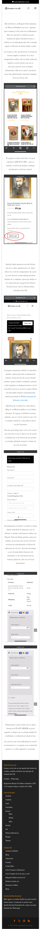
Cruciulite (8, 807)
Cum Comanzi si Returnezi (15, 870)
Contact (8, 862)
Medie (11, 817)
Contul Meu (9, 866)
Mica (10, 821)
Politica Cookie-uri (12, 881)
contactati (33, 745)
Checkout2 (9, 858)
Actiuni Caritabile (11, 851)
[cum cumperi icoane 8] (20, 520)
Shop (7, 889)
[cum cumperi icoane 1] (20, 364)
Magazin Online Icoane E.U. (15, 877)
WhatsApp (15, 779)
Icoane (7, 811)
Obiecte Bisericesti (12, 833)
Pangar (7, 836)
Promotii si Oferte (11, 885)
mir (6, 829)
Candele (8, 799)
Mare (10, 814)
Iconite (7, 825)
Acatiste (8, 796)
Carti (7, 803)
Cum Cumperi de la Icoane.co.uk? (17, 873)
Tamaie (8, 840)
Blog (7, 854)
